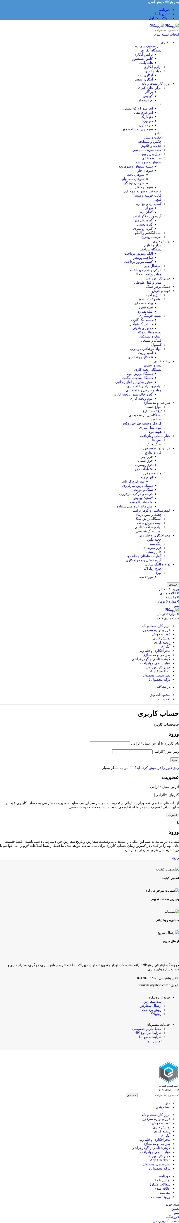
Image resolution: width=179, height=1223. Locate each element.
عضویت (172, 815)
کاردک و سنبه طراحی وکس (142, 423)
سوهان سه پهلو (133, 179)
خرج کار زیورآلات (157, 278)
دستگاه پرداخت (150, 249)
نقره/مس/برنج (151, 237)
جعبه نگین (154, 539)
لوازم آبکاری (153, 67)
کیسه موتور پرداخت (138, 262)
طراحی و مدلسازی (156, 402)
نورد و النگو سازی (157, 564)
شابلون (156, 419)
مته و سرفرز (152, 473)
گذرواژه (167, 795)
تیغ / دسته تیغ (152, 411)
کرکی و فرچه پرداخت (146, 270)
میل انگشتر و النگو (148, 233)
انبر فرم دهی (143, 112)
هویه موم (155, 431)
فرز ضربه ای (152, 548)
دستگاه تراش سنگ (148, 519)
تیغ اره (148, 208)
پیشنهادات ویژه (159, 695)
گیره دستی (145, 224)
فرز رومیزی (144, 465)
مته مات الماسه (141, 502)
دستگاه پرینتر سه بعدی (145, 415)
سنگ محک (154, 444)
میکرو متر (145, 100)
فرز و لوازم (153, 452)
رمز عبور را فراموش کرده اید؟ (156, 768)
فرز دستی (145, 460)
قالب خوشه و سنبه (148, 195)
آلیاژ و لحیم (153, 295)
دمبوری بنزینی (142, 328)
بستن (175, 1208)
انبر (159, 104)
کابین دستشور (143, 58)
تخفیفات (164, 699)
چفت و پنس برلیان (148, 514)
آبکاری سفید (144, 79)
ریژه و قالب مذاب (149, 332)
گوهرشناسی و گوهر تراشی (150, 510)
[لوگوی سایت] (171, 25)
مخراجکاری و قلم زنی (154, 535)
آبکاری (165, 42)
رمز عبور (166, 751)
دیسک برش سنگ (158, 286)
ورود (174, 759)
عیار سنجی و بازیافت (155, 436)
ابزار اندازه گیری (150, 87)
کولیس (148, 96)
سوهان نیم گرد (133, 183)
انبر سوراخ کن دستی (138, 108)
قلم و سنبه (154, 552)
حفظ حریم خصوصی (147, 1029)
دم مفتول (146, 125)
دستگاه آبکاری (151, 50)
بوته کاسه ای (143, 303)
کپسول (156, 344)
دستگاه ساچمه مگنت (137, 378)
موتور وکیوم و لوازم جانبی (134, 382)
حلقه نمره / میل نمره (146, 150)
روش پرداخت (152, 1010)
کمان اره (146, 212)
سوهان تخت (135, 174)
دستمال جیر (153, 266)
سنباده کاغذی (152, 158)
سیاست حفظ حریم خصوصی (89, 807)
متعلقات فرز (143, 469)
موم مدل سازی (150, 427)
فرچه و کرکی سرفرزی (136, 494)
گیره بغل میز (143, 220)
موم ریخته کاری (141, 398)
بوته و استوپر (152, 365)
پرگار (149, 92)
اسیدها (157, 440)
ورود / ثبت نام (160, 1197)
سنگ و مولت (143, 490)
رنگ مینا (156, 543)
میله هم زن (144, 311)
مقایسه (165, 1192)
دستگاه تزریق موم (140, 373)
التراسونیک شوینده (148, 46)
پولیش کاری (161, 241)
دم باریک (147, 116)
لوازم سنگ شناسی (148, 527)
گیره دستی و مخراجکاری (144, 560)
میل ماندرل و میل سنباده (135, 506)
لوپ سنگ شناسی (149, 531)
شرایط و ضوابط (150, 1037)
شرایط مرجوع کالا (148, 1033)
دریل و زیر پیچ (152, 154)
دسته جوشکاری (150, 315)
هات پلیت (146, 63)
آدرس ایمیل (164, 787)
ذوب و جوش (161, 291)
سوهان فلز (145, 170)
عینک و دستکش (150, 336)
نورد (159, 572)
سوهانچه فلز (144, 187)
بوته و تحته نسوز (150, 299)
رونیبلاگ (156, 1014)
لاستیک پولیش (143, 498)
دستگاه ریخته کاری (148, 369)
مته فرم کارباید (133, 481)
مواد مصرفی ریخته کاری (144, 390)
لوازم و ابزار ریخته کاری (144, 386)
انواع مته (146, 477)
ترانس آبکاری (143, 54)
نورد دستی (145, 577)
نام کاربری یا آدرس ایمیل (155, 743)
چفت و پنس (153, 137)
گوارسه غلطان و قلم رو (144, 556)
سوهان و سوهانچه (149, 162)
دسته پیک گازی (142, 320)
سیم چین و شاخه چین (137, 129)
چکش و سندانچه (150, 141)
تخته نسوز (145, 307)
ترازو (158, 133)
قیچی (158, 199)
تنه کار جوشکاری (140, 357)
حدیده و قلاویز (151, 145)
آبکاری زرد (145, 75)
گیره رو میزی (143, 228)
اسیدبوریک (145, 353)
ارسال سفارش (151, 1005)
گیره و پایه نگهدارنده (147, 216)
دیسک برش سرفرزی (137, 485)
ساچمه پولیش (143, 257)
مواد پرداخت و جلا (149, 274)
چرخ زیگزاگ (153, 568)
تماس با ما (154, 1041)
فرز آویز (147, 456)
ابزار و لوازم (153, 245)
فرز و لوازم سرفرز (156, 448)
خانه (176, 724)
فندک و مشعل (151, 340)
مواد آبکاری (153, 71)
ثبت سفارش (152, 1001)
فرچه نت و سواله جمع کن (143, 191)
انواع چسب (153, 407)
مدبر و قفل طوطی (148, 282)
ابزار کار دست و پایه (155, 83)
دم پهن (148, 121)
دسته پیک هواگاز (141, 324)
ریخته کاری (162, 361)
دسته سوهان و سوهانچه (136, 166)
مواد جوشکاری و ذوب (146, 349)
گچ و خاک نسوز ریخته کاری (133, 394)
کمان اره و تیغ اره (149, 204)
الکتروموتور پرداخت (138, 253)
